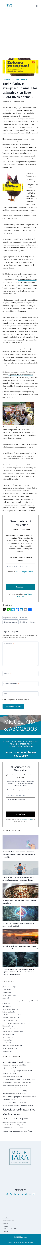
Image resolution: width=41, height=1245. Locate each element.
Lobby (24, 1091)
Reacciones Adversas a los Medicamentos (19, 1112)
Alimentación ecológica (9, 1070)
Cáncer (5, 1003)
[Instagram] (15, 1194)
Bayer (19, 1070)
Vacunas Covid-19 (17, 1128)
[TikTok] (26, 1194)
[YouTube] (18, 1194)
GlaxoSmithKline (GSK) (11, 1085)
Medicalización (8, 1020)
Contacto (5, 1226)
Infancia (22, 1088)
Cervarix (14, 1073)
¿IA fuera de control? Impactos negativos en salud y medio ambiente (18, 924)
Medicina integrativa (9, 1029)
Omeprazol (6, 1040)
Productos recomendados (11, 1045)
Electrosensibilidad (7, 1082)
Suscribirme (20, 587)
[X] (11, 1194)
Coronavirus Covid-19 (12, 1079)
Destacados (6, 1006)
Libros (32, 622)
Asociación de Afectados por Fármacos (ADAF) (18, 1001)
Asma (4, 998)
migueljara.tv (7, 1034)
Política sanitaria (8, 1105)
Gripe (21, 1085)
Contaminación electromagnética (13, 1076)
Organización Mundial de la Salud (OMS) (13, 1102)
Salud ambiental (21, 80)
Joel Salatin (23, 622)
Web (5, 694)
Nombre (7, 674)
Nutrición (6, 1037)
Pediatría (5, 1043)
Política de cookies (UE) (10, 1229)
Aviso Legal (6, 1218)
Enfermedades (7, 1012)
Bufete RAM (27, 1071)
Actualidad (6, 989)
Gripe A (26, 1085)
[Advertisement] (20, 33)
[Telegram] (30, 1194)
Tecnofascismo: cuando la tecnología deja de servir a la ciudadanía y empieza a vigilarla (18, 879)
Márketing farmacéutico (17, 1099)
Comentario (8, 644)
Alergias (5, 992)
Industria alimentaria (10, 622)
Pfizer (26, 1103)
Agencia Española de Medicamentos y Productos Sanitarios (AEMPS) (17, 1063)
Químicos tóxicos (26, 1105)
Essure (23, 1082)
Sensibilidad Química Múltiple (12, 1125)
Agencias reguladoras (11, 1068)
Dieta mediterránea (9, 1009)
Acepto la (20, 572)
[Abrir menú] (36, 6)
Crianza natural (26, 1079)
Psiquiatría (16, 1105)
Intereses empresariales (9, 1091)
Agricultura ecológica (10, 618)
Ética (30, 1131)
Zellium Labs (29, 1242)
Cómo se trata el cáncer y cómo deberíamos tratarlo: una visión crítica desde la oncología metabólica (19, 854)
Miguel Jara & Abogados (11, 1031)
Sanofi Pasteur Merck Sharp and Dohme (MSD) (14, 1122)
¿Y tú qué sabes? (8, 987)
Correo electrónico (11, 684)
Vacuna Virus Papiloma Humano (15, 1131)
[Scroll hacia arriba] (37, 1227)
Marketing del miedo (9, 1017)
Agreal (21, 1068)
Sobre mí (5, 1223)
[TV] (33, 1194)
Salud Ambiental (9, 1119)
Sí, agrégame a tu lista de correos (16, 700)
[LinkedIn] (22, 1194)
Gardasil (28, 1082)
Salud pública (22, 1118)
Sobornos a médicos (27, 1125)
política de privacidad (24, 572)
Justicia (19, 1091)
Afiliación (5, 1231)
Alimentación (8, 80)
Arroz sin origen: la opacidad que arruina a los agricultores (19, 901)
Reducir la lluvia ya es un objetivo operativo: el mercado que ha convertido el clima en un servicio (20, 947)
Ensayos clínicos (17, 1082)
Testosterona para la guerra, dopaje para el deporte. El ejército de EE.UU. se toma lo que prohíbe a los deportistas (19, 971)
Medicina (6, 1026)
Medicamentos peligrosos (11, 1023)
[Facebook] (7, 1194)
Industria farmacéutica (10, 1015)
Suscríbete (20, 814)
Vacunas (5, 1051)
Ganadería (23, 618)
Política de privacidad (9, 1220)
